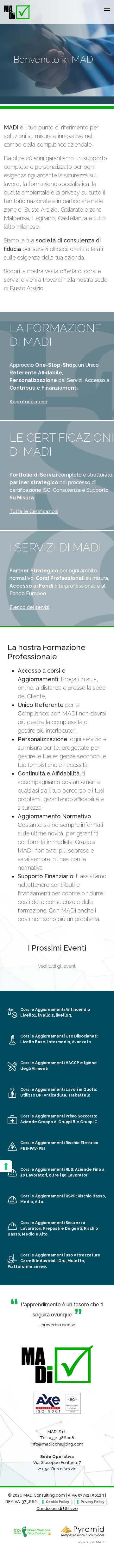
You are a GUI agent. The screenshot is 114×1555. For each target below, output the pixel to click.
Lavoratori (30, 1228)
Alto (39, 1202)
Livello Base (32, 1042)
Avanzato (81, 1042)
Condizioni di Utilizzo (57, 1508)
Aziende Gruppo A (38, 1122)
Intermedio (58, 1042)
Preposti (51, 1228)
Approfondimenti (28, 402)
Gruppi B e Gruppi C (77, 1122)
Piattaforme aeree (27, 1266)
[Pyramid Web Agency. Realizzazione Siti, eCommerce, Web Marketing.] (82, 1530)
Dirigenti (73, 1228)
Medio (26, 1202)
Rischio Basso (91, 1196)
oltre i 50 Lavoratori (68, 1175)
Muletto (75, 1261)
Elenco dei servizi (29, 607)
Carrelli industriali (38, 1261)
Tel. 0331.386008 (57, 1437)
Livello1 (28, 1015)
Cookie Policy (57, 1501)
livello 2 (46, 1015)
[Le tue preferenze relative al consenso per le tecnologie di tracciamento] (6, 1166)
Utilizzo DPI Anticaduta (43, 1095)
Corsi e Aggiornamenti (55, 1009)
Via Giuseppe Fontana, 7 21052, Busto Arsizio (57, 1462)
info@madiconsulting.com (57, 1444)
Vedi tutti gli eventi (57, 966)
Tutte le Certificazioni (34, 511)
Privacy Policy (92, 1501)
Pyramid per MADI (91, 1542)
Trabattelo (79, 1095)
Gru (62, 1261)
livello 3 (63, 1015)
